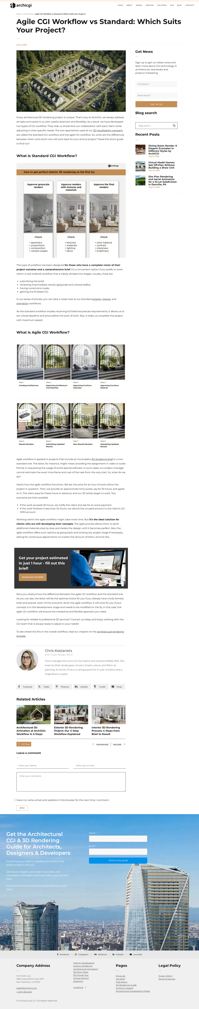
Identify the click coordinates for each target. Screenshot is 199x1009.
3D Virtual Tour (81, 975)
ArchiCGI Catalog (124, 988)
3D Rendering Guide (126, 985)
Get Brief (120, 979)
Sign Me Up (156, 104)
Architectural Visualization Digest (133, 991)
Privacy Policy (165, 976)
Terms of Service (167, 979)
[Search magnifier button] (174, 126)
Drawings (78, 981)
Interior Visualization (83, 963)
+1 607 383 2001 (24, 992)
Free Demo (121, 982)
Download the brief (33, 577)
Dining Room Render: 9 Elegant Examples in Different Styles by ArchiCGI (162, 150)
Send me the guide (118, 860)
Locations (78, 987)
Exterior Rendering (83, 966)
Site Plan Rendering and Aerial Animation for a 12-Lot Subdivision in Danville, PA (162, 180)
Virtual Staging (81, 978)
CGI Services (28, 14)
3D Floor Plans (80, 972)
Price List (120, 976)
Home (19, 14)
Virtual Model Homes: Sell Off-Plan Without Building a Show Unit (161, 165)
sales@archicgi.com (26, 988)
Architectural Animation (85, 969)
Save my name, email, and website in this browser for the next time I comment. (63, 800)
